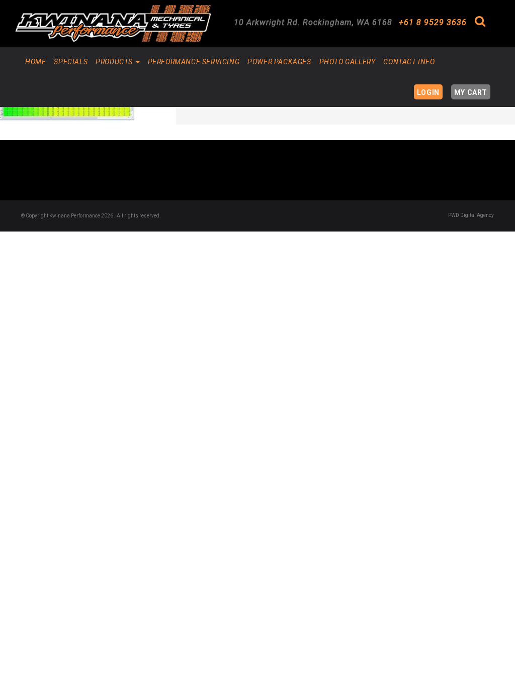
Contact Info (409, 62)
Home (35, 62)
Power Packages (279, 62)
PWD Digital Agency (471, 215)
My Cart (470, 92)
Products (115, 62)
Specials (71, 62)
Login (428, 92)
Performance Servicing (194, 62)
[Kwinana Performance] (113, 23)
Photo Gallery (347, 62)
